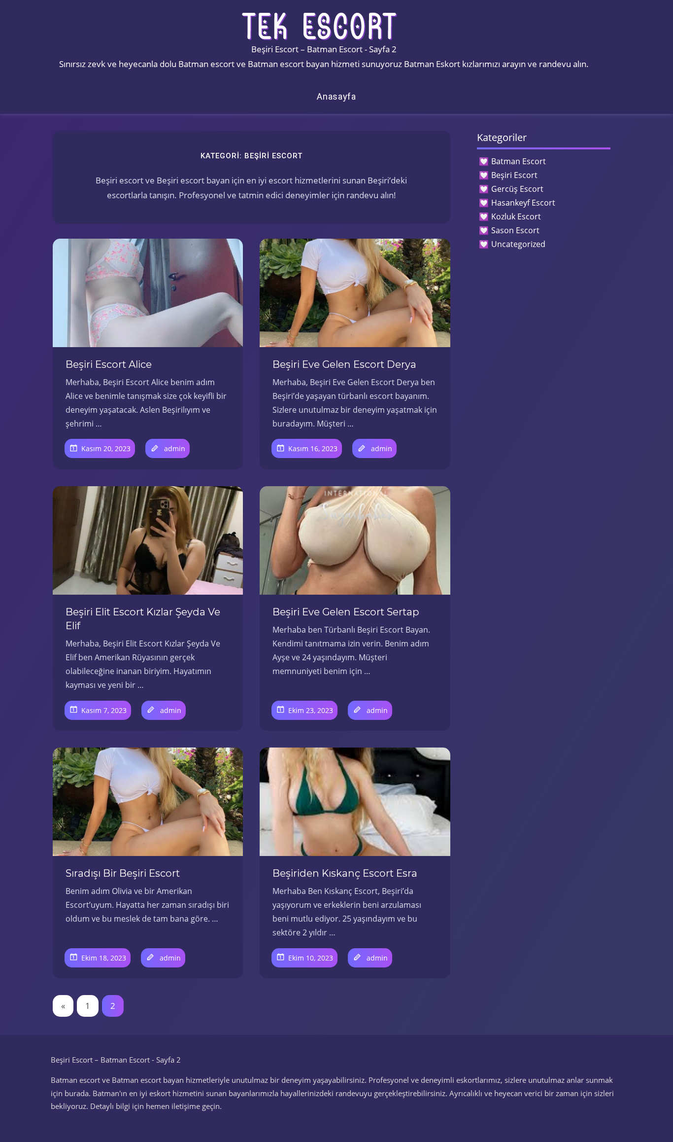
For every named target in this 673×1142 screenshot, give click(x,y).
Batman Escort (518, 161)
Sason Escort (515, 230)
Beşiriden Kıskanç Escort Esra (344, 873)
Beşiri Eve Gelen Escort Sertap (345, 612)
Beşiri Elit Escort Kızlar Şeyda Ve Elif (143, 619)
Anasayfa (336, 96)
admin (174, 448)
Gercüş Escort (517, 188)
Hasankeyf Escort (523, 202)
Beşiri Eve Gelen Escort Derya (344, 364)
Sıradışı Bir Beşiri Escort (123, 873)
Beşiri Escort (514, 175)
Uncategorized (518, 244)
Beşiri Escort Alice (109, 364)
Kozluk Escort (516, 216)
